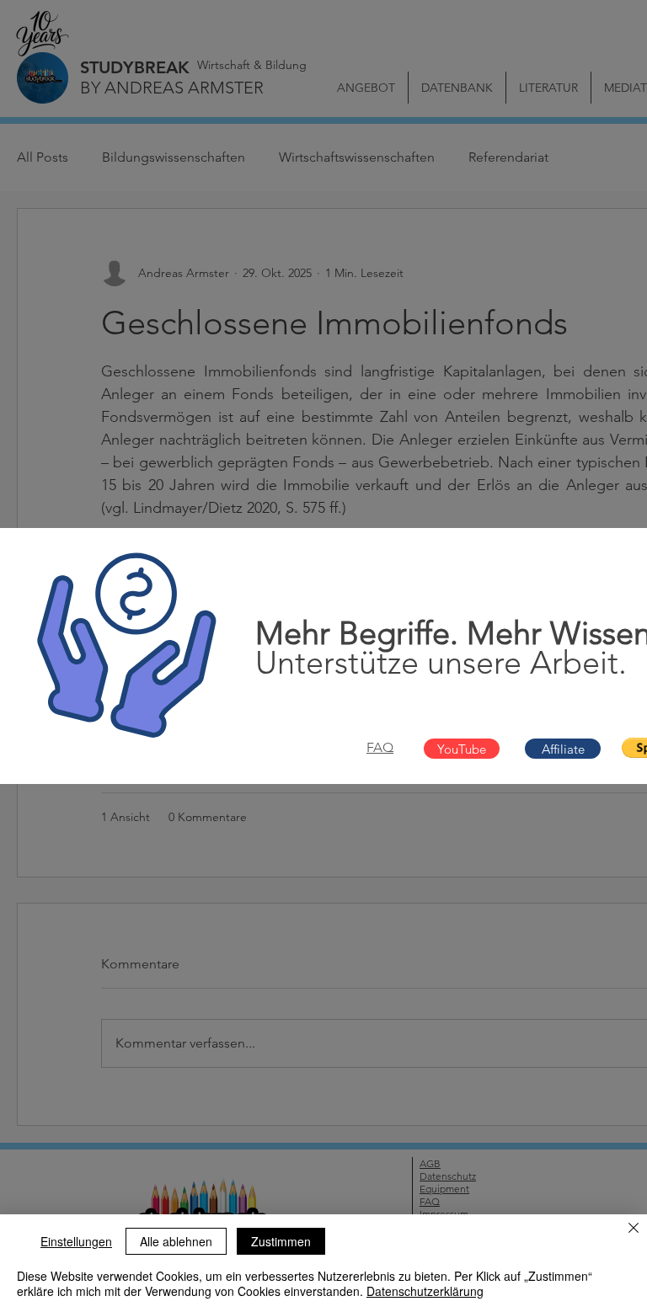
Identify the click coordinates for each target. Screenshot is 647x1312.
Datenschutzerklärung (425, 1291)
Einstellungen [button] (76, 1241)
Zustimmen (281, 1241)
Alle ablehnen (176, 1241)
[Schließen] (633, 1229)
